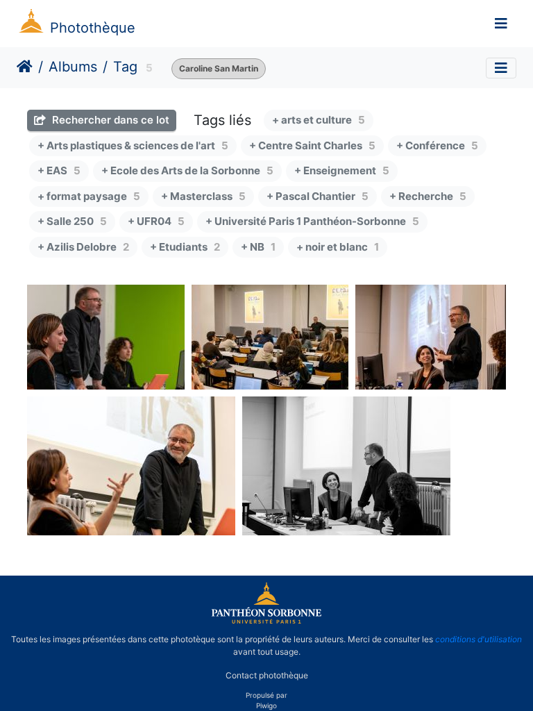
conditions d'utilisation (478, 639)
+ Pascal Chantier (317, 196)
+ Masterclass (203, 196)
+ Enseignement (341, 170)
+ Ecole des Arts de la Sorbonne (187, 170)
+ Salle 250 (72, 221)
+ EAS (59, 170)
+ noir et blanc (337, 246)
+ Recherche (427, 196)
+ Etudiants (185, 246)
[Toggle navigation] (501, 23)
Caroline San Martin (218, 68)
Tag (125, 66)
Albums (73, 66)
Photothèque (92, 27)
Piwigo (266, 705)
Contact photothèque (267, 675)
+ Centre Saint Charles (312, 145)
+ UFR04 (156, 221)
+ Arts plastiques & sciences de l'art (132, 145)
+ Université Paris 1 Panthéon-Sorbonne (312, 221)
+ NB (258, 246)
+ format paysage (88, 196)
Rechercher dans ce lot (109, 119)
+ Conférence (437, 145)
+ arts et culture (318, 119)
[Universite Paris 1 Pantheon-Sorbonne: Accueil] (266, 621)
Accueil (25, 66)
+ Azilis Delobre (83, 246)
